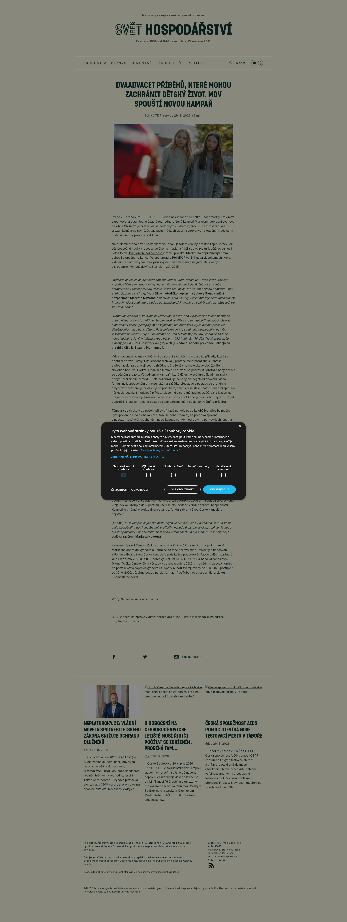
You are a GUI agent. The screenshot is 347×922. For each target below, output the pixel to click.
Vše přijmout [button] (219, 489)
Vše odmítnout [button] (183, 489)
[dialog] (173, 461)
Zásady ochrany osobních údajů (160, 450)
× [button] (240, 426)
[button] (173, 456)
